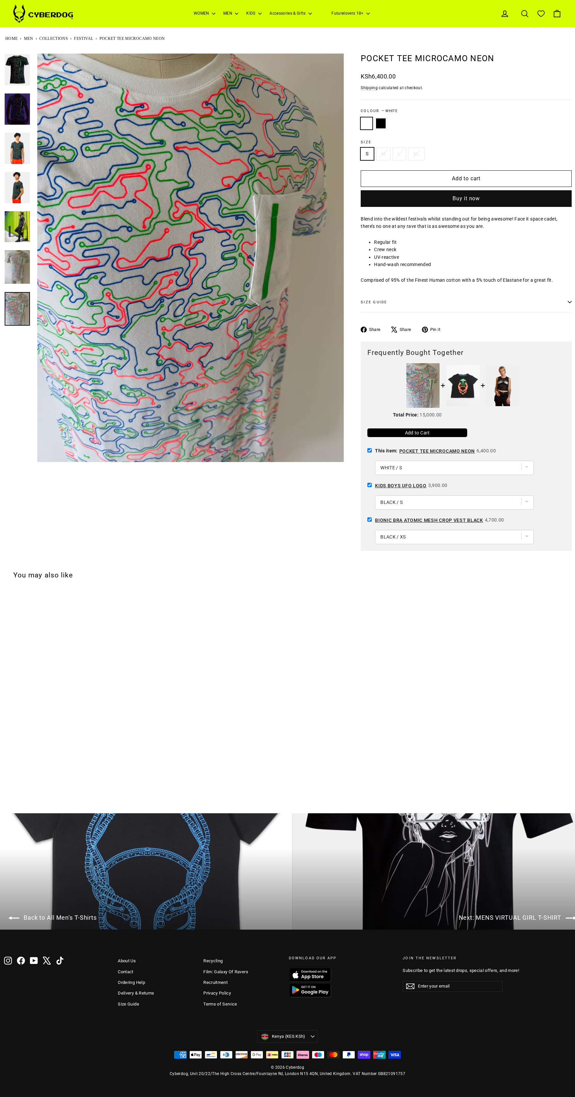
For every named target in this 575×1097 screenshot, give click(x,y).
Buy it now (466, 198)
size (366, 142)
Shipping (369, 87)
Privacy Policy (217, 993)
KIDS (251, 13)
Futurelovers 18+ (348, 13)
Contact (125, 971)
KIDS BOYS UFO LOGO (401, 485)
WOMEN (202, 13)
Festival (83, 38)
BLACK (381, 123)
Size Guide (128, 1004)
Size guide (374, 302)
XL (416, 153)
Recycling (213, 960)
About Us (127, 960)
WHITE (366, 123)
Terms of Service (220, 1004)
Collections (53, 38)
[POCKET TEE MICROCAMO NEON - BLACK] (17, 796)
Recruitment (215, 982)
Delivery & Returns (136, 993)
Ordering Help (131, 982)
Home (11, 38)
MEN (228, 13)
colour (379, 111)
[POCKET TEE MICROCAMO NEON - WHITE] (8, 796)
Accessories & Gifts (288, 13)
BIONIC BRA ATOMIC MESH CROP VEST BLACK (429, 520)
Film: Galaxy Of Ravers (225, 971)
